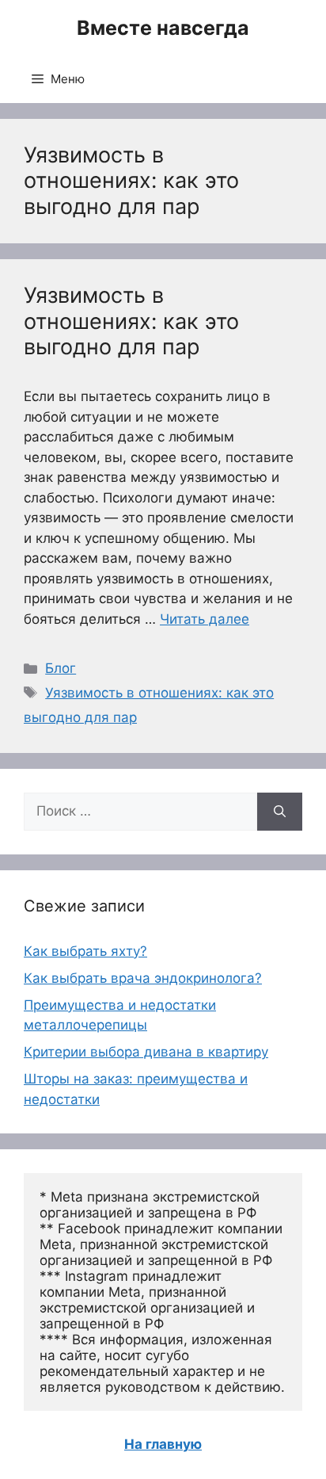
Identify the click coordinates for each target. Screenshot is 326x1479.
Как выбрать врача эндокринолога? (143, 978)
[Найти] (279, 812)
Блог (60, 668)
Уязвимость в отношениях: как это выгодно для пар (131, 321)
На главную (163, 1444)
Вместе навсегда (163, 28)
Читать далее (204, 619)
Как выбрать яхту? (85, 951)
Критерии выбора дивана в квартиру (146, 1052)
